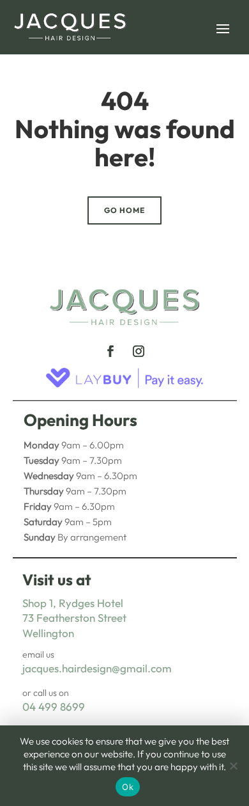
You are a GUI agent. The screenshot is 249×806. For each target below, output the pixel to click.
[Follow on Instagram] (138, 351)
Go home (124, 210)
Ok (127, 787)
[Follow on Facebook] (110, 351)
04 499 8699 (53, 706)
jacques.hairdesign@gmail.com (97, 668)
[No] (233, 765)
